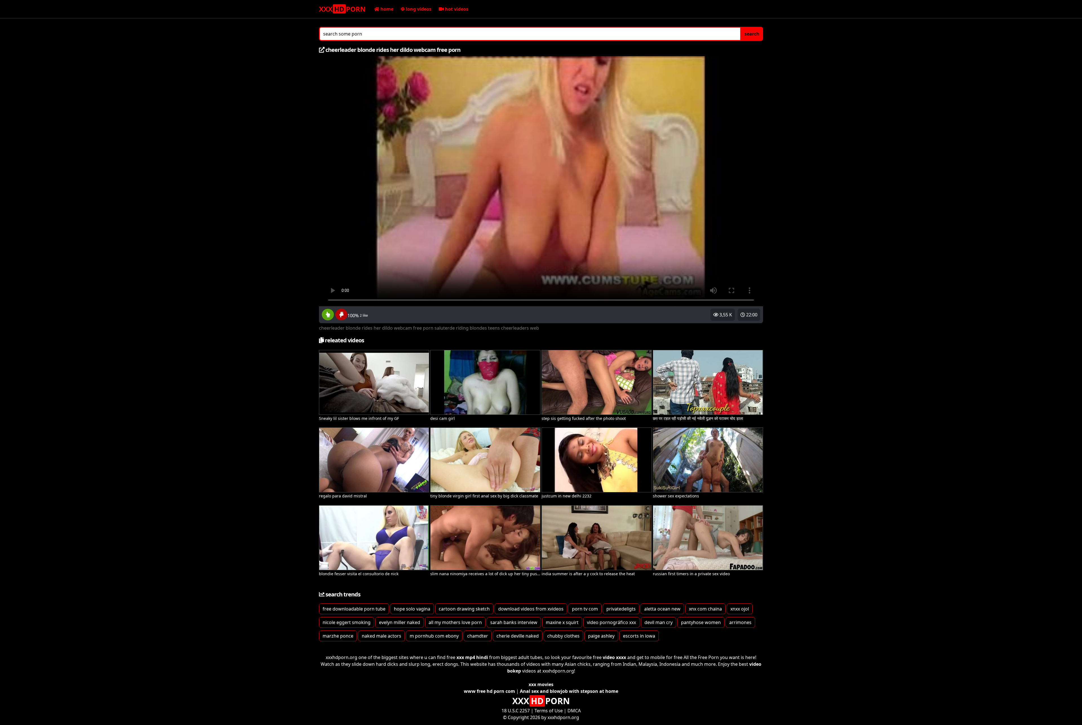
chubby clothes (563, 636)
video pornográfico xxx (611, 622)
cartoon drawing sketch (464, 609)
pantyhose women (701, 622)
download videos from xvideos (531, 609)
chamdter (477, 636)
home (386, 9)
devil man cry (658, 622)
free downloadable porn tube (354, 609)
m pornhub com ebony (434, 636)
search (751, 34)
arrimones (740, 622)
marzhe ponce (338, 636)
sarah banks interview (513, 622)
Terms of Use (549, 711)
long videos (418, 9)
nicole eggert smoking (347, 622)
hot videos (456, 9)
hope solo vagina (412, 609)
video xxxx (614, 657)
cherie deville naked (517, 636)
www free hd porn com (489, 691)
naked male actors (381, 636)
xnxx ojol (739, 609)
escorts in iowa (639, 636)
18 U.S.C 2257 (516, 711)
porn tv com (585, 609)
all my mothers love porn (455, 622)
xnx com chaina (705, 609)
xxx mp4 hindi (472, 657)
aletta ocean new (662, 609)
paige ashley (601, 636)
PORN (342, 9)
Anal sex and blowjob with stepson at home (569, 691)
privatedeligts (621, 609)
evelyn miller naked (399, 622)
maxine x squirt (562, 622)
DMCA (574, 711)
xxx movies (541, 684)
